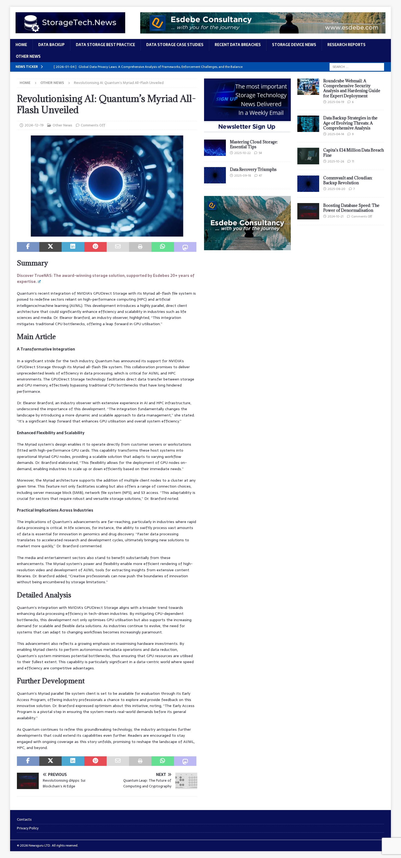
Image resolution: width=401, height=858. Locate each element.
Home (21, 45)
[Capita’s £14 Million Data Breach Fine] (308, 156)
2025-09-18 (242, 175)
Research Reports (346, 45)
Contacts (24, 819)
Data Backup (51, 45)
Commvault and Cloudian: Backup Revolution (347, 180)
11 (353, 161)
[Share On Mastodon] (185, 247)
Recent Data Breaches (238, 45)
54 (260, 152)
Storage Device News (294, 45)
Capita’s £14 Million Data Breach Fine (353, 152)
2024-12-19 (34, 125)
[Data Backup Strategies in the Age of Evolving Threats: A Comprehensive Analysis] (308, 124)
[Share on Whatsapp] (162, 247)
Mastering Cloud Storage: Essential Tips (254, 144)
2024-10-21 (335, 216)
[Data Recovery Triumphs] (215, 175)
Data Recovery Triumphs (253, 169)
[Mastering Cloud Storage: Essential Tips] (215, 148)
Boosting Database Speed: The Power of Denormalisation (351, 208)
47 (260, 175)
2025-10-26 (336, 161)
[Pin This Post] (95, 247)
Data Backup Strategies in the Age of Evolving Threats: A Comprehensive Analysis (350, 122)
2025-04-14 (336, 134)
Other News (28, 56)
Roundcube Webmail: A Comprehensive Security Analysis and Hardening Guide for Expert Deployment (351, 88)
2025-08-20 (336, 188)
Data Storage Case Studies (175, 45)
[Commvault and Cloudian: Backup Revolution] (308, 184)
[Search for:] (357, 67)
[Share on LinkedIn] (73, 247)
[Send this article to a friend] (118, 247)
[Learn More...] (247, 247)
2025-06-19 (336, 101)
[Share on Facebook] (28, 247)
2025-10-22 (242, 152)
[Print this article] (140, 247)
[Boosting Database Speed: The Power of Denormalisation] (308, 211)
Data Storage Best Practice (105, 45)
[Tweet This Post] (50, 247)
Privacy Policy (27, 828)
